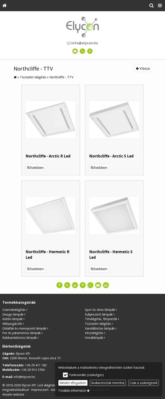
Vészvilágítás (94, 333)
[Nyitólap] (4, 6)
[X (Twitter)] (67, 285)
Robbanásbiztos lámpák (19, 338)
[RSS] (90, 51)
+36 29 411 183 (36, 365)
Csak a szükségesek (143, 383)
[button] (159, 6)
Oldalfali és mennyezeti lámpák (24, 328)
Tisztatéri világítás (98, 324)
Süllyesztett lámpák (99, 314)
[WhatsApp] (90, 285)
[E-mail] (75, 51)
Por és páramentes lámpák (21, 333)
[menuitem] (4, 6)
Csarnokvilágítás (13, 310)
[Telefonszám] (82, 51)
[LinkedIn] (74, 285)
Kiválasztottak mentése (108, 383)
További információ (72, 390)
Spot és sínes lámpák (100, 310)
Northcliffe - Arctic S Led (111, 156)
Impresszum (40, 390)
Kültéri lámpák (12, 319)
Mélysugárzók (12, 324)
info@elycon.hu (84, 43)
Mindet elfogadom (73, 383)
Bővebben (35, 167)
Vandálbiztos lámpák (100, 328)
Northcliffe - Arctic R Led (48, 156)
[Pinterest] (82, 285)
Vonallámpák (94, 338)
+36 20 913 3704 (32, 370)
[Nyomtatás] (105, 285)
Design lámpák (12, 314)
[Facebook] (59, 285)
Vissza (144, 68)
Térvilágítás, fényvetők (101, 319)
